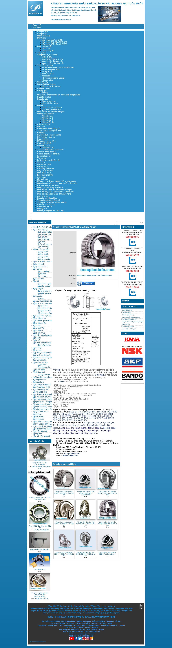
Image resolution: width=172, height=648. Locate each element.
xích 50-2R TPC (82, 414)
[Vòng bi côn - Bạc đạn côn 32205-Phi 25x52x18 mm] (107, 540)
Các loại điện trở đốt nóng (48, 185)
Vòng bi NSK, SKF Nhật (47, 55)
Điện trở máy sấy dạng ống (39, 549)
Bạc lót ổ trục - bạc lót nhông (49, 135)
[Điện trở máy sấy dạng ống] (39, 547)
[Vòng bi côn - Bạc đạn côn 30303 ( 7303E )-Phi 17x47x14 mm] (107, 479)
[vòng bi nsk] (132, 354)
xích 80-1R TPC (64, 416)
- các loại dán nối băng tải (128, 329)
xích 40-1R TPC (103, 412)
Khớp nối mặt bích (45, 143)
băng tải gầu (92, 425)
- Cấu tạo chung (125, 312)
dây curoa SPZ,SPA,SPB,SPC (54, 42)
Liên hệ (36, 219)
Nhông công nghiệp (45, 114)
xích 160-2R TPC (80, 420)
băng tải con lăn (79, 425)
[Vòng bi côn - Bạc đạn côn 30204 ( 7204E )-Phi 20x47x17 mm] (86, 509)
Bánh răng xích (43, 145)
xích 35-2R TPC (89, 412)
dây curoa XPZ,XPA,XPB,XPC (54, 44)
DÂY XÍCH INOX (44, 173)
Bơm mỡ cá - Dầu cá (46, 137)
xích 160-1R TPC (65, 420)
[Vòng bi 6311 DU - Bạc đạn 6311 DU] (39, 524)
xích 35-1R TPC (75, 412)
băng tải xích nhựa (45, 175)
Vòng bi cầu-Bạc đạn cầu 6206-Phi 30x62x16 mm (39, 498)
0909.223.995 (132, 237)
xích (94, 433)
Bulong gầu (42, 91)
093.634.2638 (132, 255)
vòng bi (62, 381)
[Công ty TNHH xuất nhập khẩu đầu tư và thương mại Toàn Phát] (35, 16)
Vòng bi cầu (47, 57)
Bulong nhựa (42, 166)
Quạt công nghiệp (44, 46)
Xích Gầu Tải (42, 82)
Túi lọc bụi (41, 53)
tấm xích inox (42, 179)
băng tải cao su (64, 425)
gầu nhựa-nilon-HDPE (51, 110)
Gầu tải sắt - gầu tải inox (52, 107)
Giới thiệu (37, 27)
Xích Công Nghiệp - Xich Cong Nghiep (58, 67)
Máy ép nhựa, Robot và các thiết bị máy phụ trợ (57, 181)
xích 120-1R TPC (65, 418)
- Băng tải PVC (125, 324)
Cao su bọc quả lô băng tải (48, 154)
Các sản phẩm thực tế (46, 152)
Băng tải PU (42, 34)
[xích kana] (132, 342)
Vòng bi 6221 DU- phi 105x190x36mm (40, 463)
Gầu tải (40, 105)
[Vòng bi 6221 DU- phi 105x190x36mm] (39, 461)
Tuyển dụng (37, 215)
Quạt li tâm (46, 48)
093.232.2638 (132, 271)
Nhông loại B (47, 118)
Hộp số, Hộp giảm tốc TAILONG (50, 211)
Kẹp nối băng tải (44, 156)
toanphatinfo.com (41, 641)
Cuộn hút (41, 133)
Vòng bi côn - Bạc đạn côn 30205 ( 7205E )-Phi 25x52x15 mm (85, 554)
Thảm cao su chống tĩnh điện (49, 131)
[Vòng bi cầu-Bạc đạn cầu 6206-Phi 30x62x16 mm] (39, 495)
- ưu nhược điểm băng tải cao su (130, 317)
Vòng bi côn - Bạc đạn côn (53, 63)
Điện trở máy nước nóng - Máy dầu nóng (54, 194)
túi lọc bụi (101, 422)
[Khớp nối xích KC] (39, 567)
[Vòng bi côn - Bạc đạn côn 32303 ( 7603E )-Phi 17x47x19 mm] (64, 509)
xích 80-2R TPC (79, 416)
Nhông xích (42, 209)
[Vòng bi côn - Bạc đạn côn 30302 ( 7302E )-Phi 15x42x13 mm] (64, 479)
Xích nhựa (41, 177)
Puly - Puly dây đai (45, 171)
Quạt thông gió (48, 51)
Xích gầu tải (47, 72)
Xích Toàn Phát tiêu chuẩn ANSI (50, 150)
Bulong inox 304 (44, 164)
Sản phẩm (37, 29)
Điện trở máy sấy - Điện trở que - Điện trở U (55, 192)
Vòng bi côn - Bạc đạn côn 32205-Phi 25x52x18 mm (107, 553)
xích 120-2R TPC (80, 418)
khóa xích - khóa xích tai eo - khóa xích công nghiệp (58, 95)
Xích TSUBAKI (48, 74)
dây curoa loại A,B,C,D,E (52, 40)
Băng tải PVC (43, 32)
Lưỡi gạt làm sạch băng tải (48, 160)
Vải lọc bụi (41, 158)
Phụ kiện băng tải (44, 207)
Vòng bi (57, 370)
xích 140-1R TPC (96, 418)
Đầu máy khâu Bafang (51, 86)
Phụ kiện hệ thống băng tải (48, 129)
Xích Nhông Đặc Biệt (50, 70)
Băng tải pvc (89, 422)
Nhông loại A (47, 116)
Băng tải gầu (42, 99)
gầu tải (102, 425)
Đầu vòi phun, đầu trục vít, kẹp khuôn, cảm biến (57, 183)
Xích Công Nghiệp (45, 65)
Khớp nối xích (43, 139)
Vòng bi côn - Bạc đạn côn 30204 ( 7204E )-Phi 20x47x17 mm (85, 523)
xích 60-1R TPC (96, 414)
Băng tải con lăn (44, 97)
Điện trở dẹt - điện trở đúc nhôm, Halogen (54, 190)
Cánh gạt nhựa (43, 124)
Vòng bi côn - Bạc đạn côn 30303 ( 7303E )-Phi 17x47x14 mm (107, 493)
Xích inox (46, 76)
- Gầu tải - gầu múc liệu (128, 315)
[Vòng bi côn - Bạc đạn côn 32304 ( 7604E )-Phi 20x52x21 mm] (64, 540)
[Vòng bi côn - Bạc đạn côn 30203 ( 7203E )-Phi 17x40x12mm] (86, 479)
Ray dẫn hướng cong (46, 204)
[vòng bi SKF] (132, 367)
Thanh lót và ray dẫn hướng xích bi (51, 202)
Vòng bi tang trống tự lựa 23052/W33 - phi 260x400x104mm (39, 594)
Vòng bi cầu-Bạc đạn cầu (52, 61)
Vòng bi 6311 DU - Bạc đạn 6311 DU (40, 527)
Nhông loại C (47, 120)
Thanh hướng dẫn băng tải (48, 200)
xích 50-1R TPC (67, 414)
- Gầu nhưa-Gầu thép (127, 326)
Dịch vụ (36, 213)
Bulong (45, 93)
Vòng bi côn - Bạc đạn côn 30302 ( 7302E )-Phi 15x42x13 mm (64, 493)
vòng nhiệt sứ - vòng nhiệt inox (50, 188)
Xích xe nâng (47, 80)
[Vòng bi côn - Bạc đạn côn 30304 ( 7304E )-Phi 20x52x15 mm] (107, 509)
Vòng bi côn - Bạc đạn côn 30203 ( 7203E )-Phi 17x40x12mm (85, 493)
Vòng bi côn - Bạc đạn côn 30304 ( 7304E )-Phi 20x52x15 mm (107, 523)
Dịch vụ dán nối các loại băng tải (50, 112)
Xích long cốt (42, 196)
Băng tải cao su (43, 88)
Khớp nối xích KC (40, 569)
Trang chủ (37, 25)
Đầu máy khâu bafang (46, 84)
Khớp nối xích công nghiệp (53, 78)
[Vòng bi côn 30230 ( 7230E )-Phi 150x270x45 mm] (97, 272)
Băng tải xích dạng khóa (47, 198)
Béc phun (41, 126)
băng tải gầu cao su (50, 103)
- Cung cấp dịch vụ (126, 310)
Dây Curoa (41, 38)
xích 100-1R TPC (94, 416)
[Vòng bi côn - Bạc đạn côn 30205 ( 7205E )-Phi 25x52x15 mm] (86, 540)
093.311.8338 (132, 287)
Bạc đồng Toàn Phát (45, 169)
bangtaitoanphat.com (70, 455)
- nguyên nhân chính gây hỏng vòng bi (132, 322)
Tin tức (35, 217)
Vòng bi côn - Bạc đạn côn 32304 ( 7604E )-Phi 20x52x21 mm (64, 554)
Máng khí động (43, 36)
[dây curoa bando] (132, 379)
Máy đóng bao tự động (46, 141)
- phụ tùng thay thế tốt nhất (129, 319)
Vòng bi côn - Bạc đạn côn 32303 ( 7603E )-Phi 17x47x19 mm (64, 523)
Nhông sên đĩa (48, 122)
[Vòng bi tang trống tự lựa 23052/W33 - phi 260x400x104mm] (39, 591)
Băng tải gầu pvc (49, 101)
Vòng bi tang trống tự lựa (52, 59)
